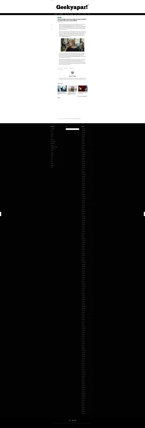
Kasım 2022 (83, 211)
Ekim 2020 (83, 257)
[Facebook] (51, 26)
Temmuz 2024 (83, 174)
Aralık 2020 (83, 253)
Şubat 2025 (83, 161)
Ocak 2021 (83, 251)
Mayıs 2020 (83, 266)
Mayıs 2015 (83, 376)
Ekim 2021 (83, 235)
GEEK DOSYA (52, 139)
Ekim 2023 (83, 191)
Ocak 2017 (83, 339)
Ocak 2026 (83, 141)
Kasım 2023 (83, 189)
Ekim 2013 (83, 411)
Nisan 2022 (83, 224)
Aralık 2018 (83, 297)
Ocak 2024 (83, 185)
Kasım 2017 (83, 321)
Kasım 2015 (83, 365)
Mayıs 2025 (83, 156)
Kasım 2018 (83, 299)
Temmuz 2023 (83, 196)
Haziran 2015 (83, 374)
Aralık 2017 (83, 319)
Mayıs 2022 (83, 222)
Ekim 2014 (83, 389)
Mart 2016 (83, 358)
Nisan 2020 (83, 268)
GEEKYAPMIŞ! (52, 143)
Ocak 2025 (83, 163)
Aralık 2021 (83, 231)
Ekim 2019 (83, 279)
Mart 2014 (83, 402)
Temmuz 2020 (83, 262)
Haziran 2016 (83, 352)
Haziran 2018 (83, 308)
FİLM (58, 17)
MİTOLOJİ (52, 154)
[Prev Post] (0, 214)
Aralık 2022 (83, 209)
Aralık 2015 (83, 363)
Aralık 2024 (83, 165)
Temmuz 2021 (83, 240)
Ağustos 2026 (83, 128)
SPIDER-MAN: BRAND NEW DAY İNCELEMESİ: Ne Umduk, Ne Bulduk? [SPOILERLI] (62, 93)
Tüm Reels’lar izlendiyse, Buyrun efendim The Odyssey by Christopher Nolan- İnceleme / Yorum (72, 93)
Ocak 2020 (83, 273)
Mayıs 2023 (83, 200)
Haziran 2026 (83, 132)
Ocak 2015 (83, 383)
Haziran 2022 (83, 220)
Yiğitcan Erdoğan (72, 76)
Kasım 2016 (83, 343)
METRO (60, 17)
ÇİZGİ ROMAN (53, 128)
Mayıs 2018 (83, 310)
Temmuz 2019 (83, 284)
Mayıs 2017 (83, 332)
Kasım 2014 (83, 387)
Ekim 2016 (83, 345)
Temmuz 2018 (83, 306)
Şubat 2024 (83, 183)
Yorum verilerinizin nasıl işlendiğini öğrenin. (76, 118)
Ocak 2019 (83, 295)
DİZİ (51, 132)
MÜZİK (52, 156)
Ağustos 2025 (83, 150)
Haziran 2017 (83, 330)
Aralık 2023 (83, 187)
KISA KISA (52, 145)
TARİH (52, 163)
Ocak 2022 (83, 229)
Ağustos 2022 (83, 216)
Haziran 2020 (83, 264)
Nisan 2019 (83, 290)
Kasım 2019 (83, 277)
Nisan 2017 (83, 334)
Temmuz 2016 (83, 350)
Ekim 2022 (83, 213)
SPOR (51, 161)
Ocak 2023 (83, 207)
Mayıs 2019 (83, 288)
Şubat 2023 (83, 205)
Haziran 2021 (83, 242)
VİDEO (52, 167)
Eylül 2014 (83, 391)
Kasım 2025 (83, 145)
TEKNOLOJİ (52, 165)
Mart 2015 (83, 380)
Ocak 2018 (83, 317)
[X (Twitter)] (72, 420)
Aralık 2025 (83, 143)
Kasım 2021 (83, 233)
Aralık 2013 (83, 407)
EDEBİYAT (52, 134)
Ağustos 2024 (83, 172)
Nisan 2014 (83, 400)
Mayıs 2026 (83, 134)
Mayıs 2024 (83, 178)
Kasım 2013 (83, 409)
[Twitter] (51, 28)
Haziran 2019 (83, 286)
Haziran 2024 (83, 176)
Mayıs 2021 (83, 244)
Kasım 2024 (83, 167)
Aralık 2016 (83, 341)
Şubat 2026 (83, 139)
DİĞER (52, 130)
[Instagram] (75, 420)
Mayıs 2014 (83, 398)
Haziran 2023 (83, 198)
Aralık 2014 (83, 385)
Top (72, 425)
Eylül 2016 (83, 347)
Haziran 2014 (83, 396)
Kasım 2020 (83, 255)
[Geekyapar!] (73, 7)
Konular (52, 150)
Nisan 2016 (83, 356)
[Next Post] (144, 214)
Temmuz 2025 (83, 152)
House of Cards (60, 69)
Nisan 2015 (83, 378)
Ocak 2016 (83, 361)
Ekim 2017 (83, 323)
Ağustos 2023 (83, 194)
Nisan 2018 (83, 312)
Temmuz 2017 (83, 328)
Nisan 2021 (83, 246)
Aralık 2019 (83, 275)
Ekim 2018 (83, 301)
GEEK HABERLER (53, 141)
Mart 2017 (83, 336)
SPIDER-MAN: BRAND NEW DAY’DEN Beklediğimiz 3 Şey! (82, 93)
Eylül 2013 (83, 413)
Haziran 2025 (83, 154)
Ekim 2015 (83, 367)
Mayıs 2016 (83, 354)
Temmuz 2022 (83, 218)
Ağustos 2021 (83, 238)
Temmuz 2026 (83, 130)
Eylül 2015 (83, 369)
